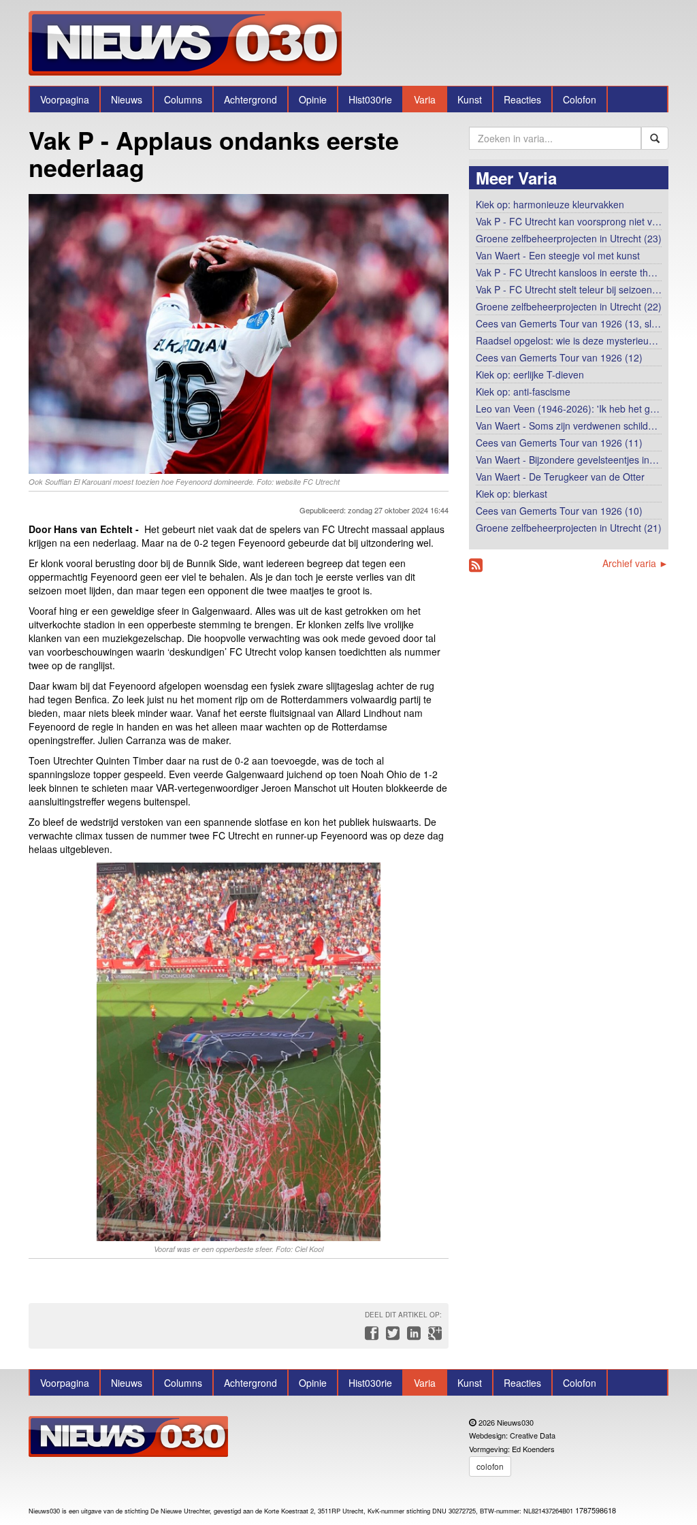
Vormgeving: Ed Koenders (512, 1448)
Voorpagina (64, 99)
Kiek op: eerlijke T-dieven (530, 374)
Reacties (522, 99)
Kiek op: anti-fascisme (523, 391)
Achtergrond (250, 99)
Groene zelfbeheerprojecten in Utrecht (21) (569, 527)
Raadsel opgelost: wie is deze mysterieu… (567, 340)
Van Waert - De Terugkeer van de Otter (560, 476)
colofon (490, 1466)
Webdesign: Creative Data (512, 1435)
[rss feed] (476, 565)
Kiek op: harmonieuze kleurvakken (550, 204)
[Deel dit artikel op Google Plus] (432, 1336)
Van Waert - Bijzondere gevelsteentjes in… (567, 459)
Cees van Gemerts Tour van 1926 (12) (559, 357)
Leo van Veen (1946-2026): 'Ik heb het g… (568, 408)
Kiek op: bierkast (511, 493)
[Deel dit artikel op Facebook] (369, 1336)
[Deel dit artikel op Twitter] (391, 1336)
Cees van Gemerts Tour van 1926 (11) (559, 442)
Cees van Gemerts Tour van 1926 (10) (559, 510)
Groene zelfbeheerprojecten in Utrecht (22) (569, 306)
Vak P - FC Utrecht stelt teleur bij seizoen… (569, 289)
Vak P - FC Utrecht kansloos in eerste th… (567, 272)
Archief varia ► (635, 563)
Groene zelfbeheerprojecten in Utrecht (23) (569, 238)
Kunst (469, 99)
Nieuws (126, 99)
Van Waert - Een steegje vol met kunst (558, 255)
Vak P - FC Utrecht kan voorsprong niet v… (569, 221)
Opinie (313, 99)
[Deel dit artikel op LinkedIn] (412, 1336)
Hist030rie (370, 99)
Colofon (579, 99)
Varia (425, 99)
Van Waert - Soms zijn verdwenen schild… (567, 425)
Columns (183, 99)
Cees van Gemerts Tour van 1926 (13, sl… (568, 323)
